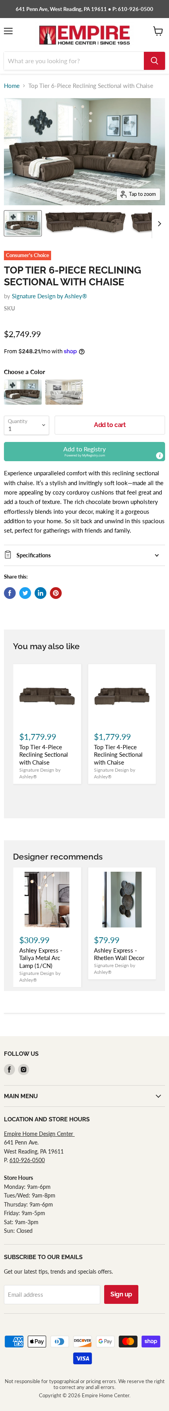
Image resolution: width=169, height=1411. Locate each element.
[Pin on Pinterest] (56, 593)
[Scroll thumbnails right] (158, 223)
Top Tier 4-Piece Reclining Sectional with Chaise (43, 754)
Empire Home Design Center (39, 1133)
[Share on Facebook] (10, 593)
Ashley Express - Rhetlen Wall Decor (119, 954)
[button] (84, 451)
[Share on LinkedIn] (40, 593)
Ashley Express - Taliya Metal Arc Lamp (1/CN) (40, 958)
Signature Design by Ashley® (49, 295)
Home (12, 85)
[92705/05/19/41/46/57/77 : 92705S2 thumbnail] (22, 223)
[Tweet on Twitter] (25, 593)
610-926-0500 (27, 1160)
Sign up (121, 1294)
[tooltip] (159, 455)
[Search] (154, 61)
